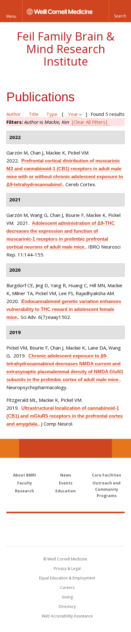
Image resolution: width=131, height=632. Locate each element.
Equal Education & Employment (67, 578)
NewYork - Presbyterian (65, 536)
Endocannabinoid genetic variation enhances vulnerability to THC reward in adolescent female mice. (63, 309)
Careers (67, 587)
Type (52, 114)
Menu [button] (11, 16)
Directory (67, 606)
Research (24, 491)
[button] (120, 11)
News (65, 475)
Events (65, 483)
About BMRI (24, 475)
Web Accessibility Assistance (67, 616)
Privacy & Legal (67, 568)
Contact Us (121, 448)
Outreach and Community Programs (107, 489)
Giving (67, 597)
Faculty (24, 483)
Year (73, 114)
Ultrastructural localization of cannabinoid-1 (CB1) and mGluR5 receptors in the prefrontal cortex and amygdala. (64, 416)
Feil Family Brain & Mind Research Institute (65, 48)
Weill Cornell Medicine (65, 523)
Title (33, 114)
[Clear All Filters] (89, 122)
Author (13, 114)
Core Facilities (106, 475)
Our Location (9, 448)
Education (65, 491)
